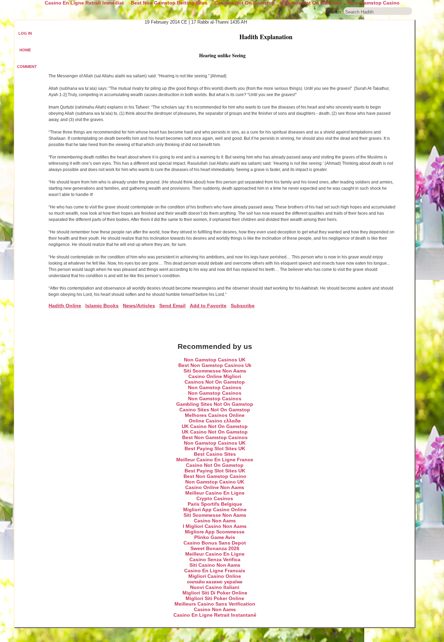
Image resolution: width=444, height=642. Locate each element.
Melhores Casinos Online (215, 415)
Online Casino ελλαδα (215, 420)
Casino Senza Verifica (214, 559)
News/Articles (139, 305)
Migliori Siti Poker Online (215, 598)
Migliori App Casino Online (215, 509)
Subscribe (243, 305)
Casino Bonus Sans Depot (214, 543)
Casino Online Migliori (214, 376)
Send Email (172, 305)
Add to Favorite (208, 305)
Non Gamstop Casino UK (214, 482)
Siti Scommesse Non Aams (214, 371)
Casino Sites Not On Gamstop (214, 409)
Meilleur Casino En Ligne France (214, 459)
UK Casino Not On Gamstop (215, 426)
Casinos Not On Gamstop (215, 382)
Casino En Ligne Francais (214, 570)
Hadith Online (65, 305)
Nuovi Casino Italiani (214, 587)
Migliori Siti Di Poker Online (214, 593)
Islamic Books (102, 305)
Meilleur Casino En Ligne (215, 493)
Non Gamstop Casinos (214, 387)
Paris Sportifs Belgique (215, 504)
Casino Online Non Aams (214, 487)
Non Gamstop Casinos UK (215, 359)
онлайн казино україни (214, 581)
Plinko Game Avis (214, 537)
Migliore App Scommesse (215, 531)
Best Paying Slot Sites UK (215, 448)
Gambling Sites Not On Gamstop (214, 404)
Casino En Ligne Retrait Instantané (214, 615)
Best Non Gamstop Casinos (215, 437)
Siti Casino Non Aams (214, 565)
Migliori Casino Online (214, 576)
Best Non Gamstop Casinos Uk (214, 365)
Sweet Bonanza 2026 (214, 548)
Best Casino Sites (215, 454)
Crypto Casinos (214, 498)
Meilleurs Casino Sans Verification (214, 604)
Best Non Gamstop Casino (214, 476)
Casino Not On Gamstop (215, 465)
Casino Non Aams (215, 520)
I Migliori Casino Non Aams (215, 526)
